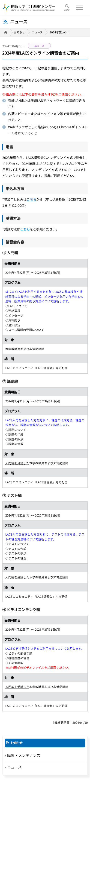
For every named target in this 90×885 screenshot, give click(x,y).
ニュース (37, 32)
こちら (31, 199)
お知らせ (19, 32)
